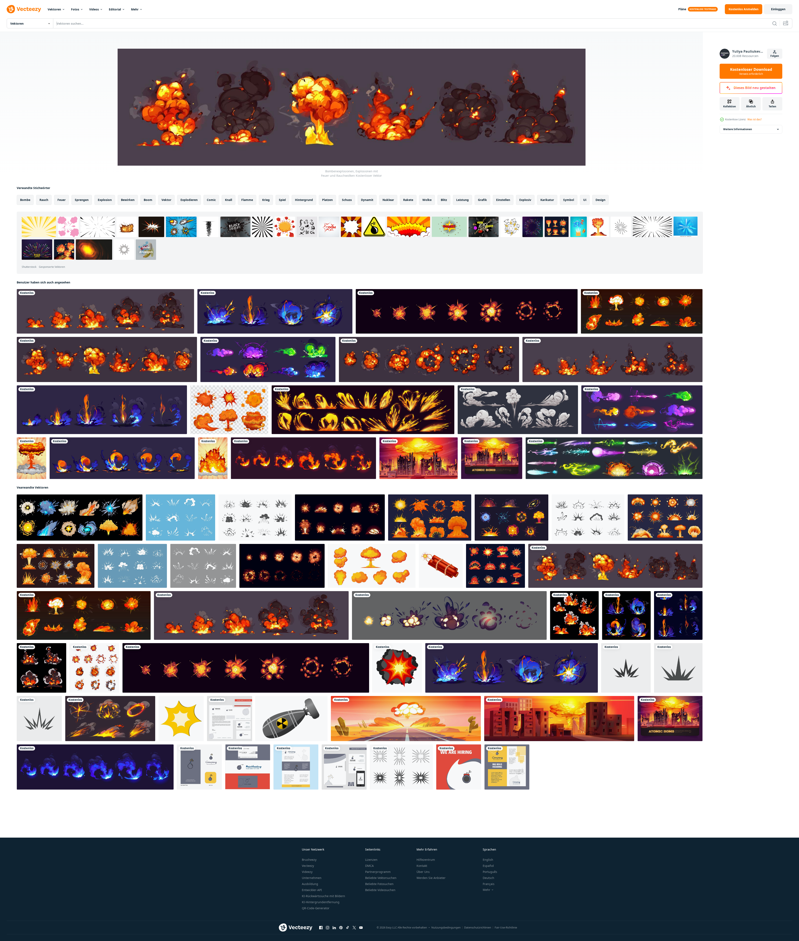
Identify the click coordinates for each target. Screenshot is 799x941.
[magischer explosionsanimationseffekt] (122, 458)
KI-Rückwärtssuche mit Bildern (323, 896)
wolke (427, 200)
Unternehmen (311, 878)
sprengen (82, 200)
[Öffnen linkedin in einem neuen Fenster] (334, 927)
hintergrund (304, 200)
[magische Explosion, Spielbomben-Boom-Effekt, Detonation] (267, 359)
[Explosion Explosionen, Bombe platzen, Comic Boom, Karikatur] (495, 566)
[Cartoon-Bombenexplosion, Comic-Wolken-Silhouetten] (588, 517)
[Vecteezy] (24, 9)
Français (488, 884)
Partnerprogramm (378, 872)
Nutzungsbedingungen (446, 927)
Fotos (75, 9)
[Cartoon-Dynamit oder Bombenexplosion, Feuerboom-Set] (107, 359)
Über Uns (423, 872)
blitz (444, 200)
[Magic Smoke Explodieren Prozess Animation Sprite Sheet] (102, 409)
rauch (43, 200)
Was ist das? (754, 119)
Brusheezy (309, 860)
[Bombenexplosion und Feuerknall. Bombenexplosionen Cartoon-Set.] (229, 409)
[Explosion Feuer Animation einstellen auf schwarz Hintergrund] (303, 458)
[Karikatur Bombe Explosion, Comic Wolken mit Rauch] (132, 566)
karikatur (547, 200)
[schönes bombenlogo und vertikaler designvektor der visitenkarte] (247, 767)
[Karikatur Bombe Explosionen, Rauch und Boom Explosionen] (79, 517)
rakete (408, 200)
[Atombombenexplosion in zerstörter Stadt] (491, 458)
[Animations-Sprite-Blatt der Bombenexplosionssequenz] (467, 311)
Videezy (307, 872)
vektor (166, 200)
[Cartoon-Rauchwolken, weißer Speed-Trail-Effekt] (518, 409)
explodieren (189, 200)
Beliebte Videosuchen (380, 890)
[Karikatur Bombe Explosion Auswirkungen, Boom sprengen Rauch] (511, 517)
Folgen (774, 56)
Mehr (134, 9)
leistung (462, 200)
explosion (105, 200)
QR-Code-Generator (315, 908)
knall (228, 200)
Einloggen (778, 9)
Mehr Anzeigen (146, 249)
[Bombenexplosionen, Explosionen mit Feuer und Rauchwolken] (615, 566)
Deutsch (488, 878)
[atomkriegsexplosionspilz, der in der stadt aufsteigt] (418, 458)
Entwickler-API (312, 890)
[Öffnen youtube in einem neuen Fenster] (361, 927)
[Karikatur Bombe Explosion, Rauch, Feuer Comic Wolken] (203, 566)
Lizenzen (371, 860)
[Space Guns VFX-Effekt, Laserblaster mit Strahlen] (614, 458)
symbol (568, 200)
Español (488, 866)
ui (584, 200)
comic (211, 200)
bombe (25, 200)
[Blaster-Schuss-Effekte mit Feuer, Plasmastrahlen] (641, 409)
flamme (247, 200)
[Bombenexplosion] (212, 458)
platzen (327, 200)
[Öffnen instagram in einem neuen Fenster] (327, 927)
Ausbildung (310, 884)
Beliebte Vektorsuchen (380, 878)
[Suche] (774, 23)
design (600, 200)
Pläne (682, 9)
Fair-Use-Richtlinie (506, 927)
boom (148, 200)
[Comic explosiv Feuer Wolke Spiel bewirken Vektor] (110, 718)
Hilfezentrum (426, 860)
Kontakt (422, 866)
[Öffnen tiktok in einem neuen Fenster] (347, 927)
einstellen (503, 200)
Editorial (115, 9)
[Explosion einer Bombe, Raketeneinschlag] (105, 311)
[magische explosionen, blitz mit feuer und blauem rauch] (274, 311)
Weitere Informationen (737, 129)
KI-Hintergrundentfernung (320, 902)
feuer (61, 200)
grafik (482, 200)
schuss (347, 200)
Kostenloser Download (751, 71)
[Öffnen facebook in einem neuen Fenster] (321, 927)
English (488, 860)
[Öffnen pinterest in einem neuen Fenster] (341, 927)
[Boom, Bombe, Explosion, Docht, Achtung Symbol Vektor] (626, 668)
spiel (282, 200)
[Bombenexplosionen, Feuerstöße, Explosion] (641, 311)
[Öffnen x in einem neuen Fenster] (354, 927)
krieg (266, 200)
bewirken (128, 200)
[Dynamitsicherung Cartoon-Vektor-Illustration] (441, 566)
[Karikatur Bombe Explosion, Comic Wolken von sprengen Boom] (255, 517)
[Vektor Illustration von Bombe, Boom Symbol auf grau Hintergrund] (678, 668)
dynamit (367, 200)
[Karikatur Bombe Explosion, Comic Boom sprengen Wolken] (180, 517)
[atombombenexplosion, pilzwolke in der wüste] (406, 718)
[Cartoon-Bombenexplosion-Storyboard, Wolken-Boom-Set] (429, 359)
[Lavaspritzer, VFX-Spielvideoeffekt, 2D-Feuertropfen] (363, 409)
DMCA (369, 866)
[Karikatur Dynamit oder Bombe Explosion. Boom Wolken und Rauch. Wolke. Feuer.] (397, 668)
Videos (94, 9)
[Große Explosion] (31, 458)
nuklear (388, 200)
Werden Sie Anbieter (431, 878)
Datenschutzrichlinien (477, 927)
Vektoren (54, 9)
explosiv (525, 200)
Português (490, 872)
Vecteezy (308, 866)
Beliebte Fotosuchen (379, 884)
